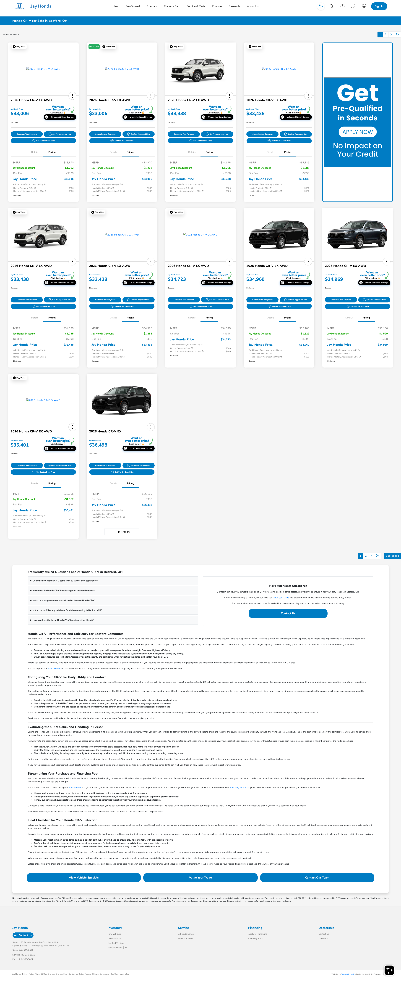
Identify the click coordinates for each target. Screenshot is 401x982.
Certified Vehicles (116, 943)
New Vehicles (114, 933)
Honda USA (124, 974)
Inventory (115, 928)
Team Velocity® (347, 974)
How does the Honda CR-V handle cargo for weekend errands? (64, 590)
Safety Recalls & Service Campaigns (94, 974)
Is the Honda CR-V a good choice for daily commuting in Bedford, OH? (67, 610)
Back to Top (392, 556)
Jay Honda (16, 974)
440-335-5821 (27, 954)
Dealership (326, 928)
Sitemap (51, 974)
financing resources (239, 787)
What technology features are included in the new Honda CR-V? (64, 600)
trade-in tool (75, 787)
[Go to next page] (391, 34)
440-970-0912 (26, 950)
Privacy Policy (28, 974)
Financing (255, 928)
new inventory (55, 668)
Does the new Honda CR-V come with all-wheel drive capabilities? (65, 580)
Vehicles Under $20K (118, 947)
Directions (323, 938)
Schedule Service (186, 933)
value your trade (281, 597)
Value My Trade (255, 938)
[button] (19, 46)
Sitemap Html (61, 974)
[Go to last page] (397, 34)
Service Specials (185, 938)
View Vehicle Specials (84, 877)
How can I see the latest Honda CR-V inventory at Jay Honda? (63, 620)
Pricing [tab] (52, 152)
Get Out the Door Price (45, 141)
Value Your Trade (200, 877)
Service (183, 928)
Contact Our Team (317, 877)
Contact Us (288, 613)
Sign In (379, 6)
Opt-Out (113, 974)
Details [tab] (34, 152)
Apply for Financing (257, 933)
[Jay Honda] (34, 6)
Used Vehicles (114, 938)
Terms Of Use (41, 974)
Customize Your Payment (27, 134)
